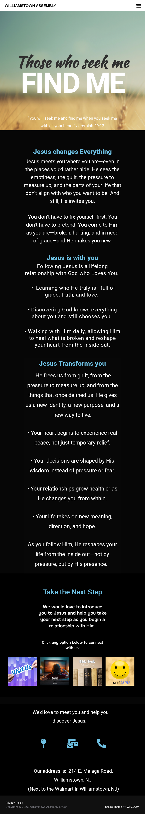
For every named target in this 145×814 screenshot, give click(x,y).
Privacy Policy (14, 802)
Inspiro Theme (113, 806)
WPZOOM (133, 806)
